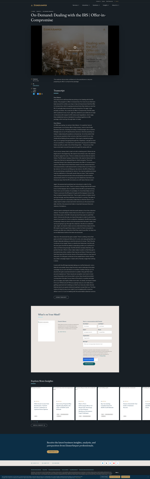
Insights (105, 5)
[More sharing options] (42, 94)
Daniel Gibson (36, 85)
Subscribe (52, 451)
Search (117, 1)
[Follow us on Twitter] (106, 463)
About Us (115, 5)
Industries (85, 5)
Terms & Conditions (65, 469)
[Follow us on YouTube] (113, 463)
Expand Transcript (61, 297)
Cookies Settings (104, 476)
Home (33, 11)
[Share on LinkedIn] (34, 94)
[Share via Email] (40, 94)
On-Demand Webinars (48, 11)
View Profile (63, 331)
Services (75, 5)
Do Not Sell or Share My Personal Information (86, 469)
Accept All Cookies (125, 476)
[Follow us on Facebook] (110, 463)
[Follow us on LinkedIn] (102, 463)
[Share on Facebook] (38, 94)
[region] (75, 477)
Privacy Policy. (78, 477)
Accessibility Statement (74, 469)
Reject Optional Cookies (115, 476)
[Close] (148, 477)
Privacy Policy (103, 355)
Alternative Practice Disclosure (36, 469)
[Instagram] (117, 463)
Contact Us (98, 1)
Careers (103, 1)
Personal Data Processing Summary (54, 469)
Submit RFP (46, 463)
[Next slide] (37, 421)
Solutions (95, 5)
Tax (34, 90)
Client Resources (109, 1)
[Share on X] (36, 94)
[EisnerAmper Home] (39, 5)
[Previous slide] (31, 421)
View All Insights (38, 425)
